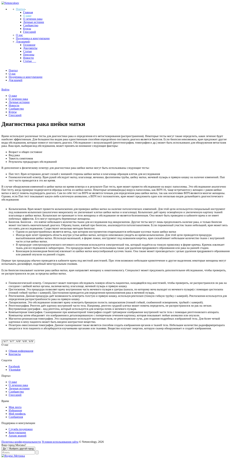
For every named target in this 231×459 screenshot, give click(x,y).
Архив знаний (17, 435)
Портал (20, 9)
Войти (5, 89)
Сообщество (30, 25)
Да (4, 448)
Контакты (15, 354)
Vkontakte (15, 369)
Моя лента (15, 407)
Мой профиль (17, 413)
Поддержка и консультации (33, 38)
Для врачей (23, 41)
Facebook (14, 366)
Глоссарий (29, 31)
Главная (28, 12)
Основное (29, 44)
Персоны (28, 54)
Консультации (17, 432)
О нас (19, 35)
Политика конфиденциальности (21, 441)
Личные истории (33, 22)
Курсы (27, 28)
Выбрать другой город (21, 448)
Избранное (15, 410)
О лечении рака (32, 18)
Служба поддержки (21, 429)
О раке (27, 15)
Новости (28, 57)
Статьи (27, 51)
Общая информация (21, 350)
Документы (30, 48)
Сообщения (16, 416)
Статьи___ (29, 61)
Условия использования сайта (60, 441)
